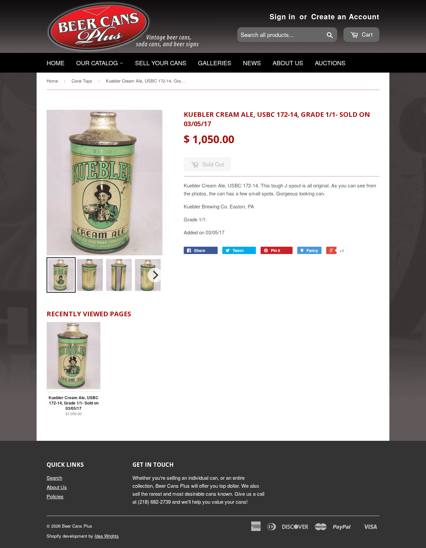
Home (56, 62)
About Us (288, 62)
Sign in (283, 16)
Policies (55, 496)
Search (54, 477)
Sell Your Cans (160, 62)
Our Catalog (97, 62)
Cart (366, 34)
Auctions (330, 62)
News (252, 62)
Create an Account (345, 16)
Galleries (214, 62)
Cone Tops (82, 81)
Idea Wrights (107, 536)
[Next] (155, 275)
